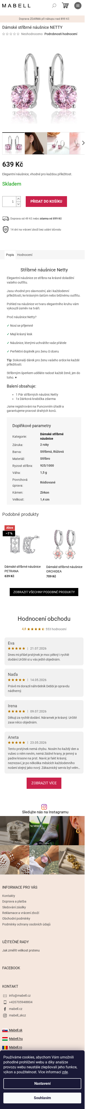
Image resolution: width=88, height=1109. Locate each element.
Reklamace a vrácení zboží (20, 913)
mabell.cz (15, 1009)
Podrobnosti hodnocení (60, 34)
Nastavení (42, 1083)
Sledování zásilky (14, 907)
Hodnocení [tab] (24, 255)
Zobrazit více (44, 783)
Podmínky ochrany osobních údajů (26, 924)
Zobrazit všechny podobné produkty (44, 592)
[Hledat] (54, 5)
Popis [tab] (10, 255)
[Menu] (77, 5)
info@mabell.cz (20, 995)
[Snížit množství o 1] (18, 204)
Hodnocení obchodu (44, 618)
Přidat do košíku (46, 201)
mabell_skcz (17, 1015)
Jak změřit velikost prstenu (21, 950)
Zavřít (26, 243)
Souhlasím (42, 1098)
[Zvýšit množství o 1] (18, 199)
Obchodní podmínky (16, 918)
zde (65, 1072)
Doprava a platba (14, 901)
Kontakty (8, 896)
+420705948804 (20, 1002)
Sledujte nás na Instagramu (45, 812)
